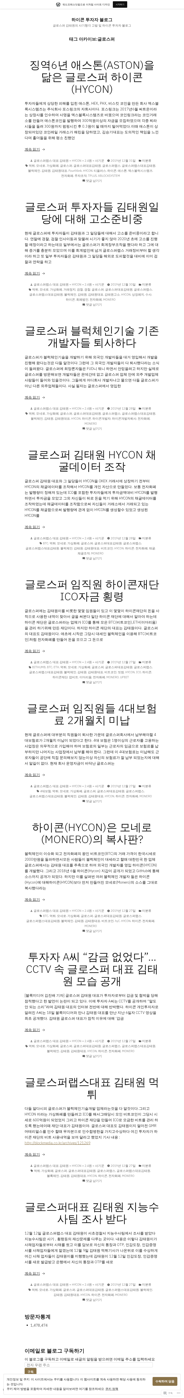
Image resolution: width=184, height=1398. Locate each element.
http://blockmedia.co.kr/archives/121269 (57, 1142)
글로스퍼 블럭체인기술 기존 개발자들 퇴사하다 (92, 336)
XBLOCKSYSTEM (109, 176)
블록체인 (53, 1176)
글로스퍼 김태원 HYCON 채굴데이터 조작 (92, 460)
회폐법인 (82, 300)
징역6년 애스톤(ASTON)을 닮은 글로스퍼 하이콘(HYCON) (92, 77)
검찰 (80, 289)
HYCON (88, 171)
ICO (138, 672)
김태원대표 (59, 171)
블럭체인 (34, 171)
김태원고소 (112, 295)
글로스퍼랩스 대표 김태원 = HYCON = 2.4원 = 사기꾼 (69, 161)
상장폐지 (138, 295)
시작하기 (120, 4)
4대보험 (45, 791)
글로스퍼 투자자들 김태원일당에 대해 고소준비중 (92, 212)
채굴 (152, 548)
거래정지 (69, 289)
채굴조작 (84, 553)
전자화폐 (67, 176)
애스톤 (122, 171)
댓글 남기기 (94, 181)
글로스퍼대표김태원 (87, 166)
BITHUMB (39, 667)
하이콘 (111, 171)
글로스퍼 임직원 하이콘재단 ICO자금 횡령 (92, 590)
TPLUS (92, 176)
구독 (30, 1372)
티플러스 (100, 171)
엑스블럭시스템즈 (140, 171)
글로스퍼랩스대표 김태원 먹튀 (92, 1088)
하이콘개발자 (101, 419)
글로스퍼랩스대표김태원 (138, 166)
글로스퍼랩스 (111, 166)
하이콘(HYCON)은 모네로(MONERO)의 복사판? (92, 833)
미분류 (146, 161)
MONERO (109, 300)
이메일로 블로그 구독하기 (54, 1350)
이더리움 (85, 677)
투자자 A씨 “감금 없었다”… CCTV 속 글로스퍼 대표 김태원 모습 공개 (92, 969)
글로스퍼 (66, 166)
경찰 (87, 289)
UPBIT (124, 677)
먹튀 (32, 166)
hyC (117, 921)
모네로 (40, 166)
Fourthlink (75, 171)
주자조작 (81, 176)
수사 (148, 295)
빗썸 (121, 672)
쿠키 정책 (111, 1389)
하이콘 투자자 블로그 (92, 19)
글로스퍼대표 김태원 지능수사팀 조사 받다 (92, 1213)
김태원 (46, 171)
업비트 (73, 677)
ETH (56, 667)
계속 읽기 (32, 149)
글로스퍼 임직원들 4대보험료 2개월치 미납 (92, 714)
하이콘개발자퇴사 (124, 419)
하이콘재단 (60, 677)
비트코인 (107, 548)
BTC (45, 543)
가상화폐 (53, 166)
